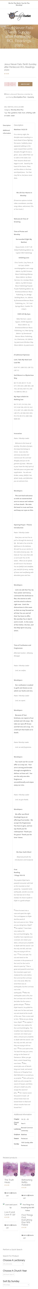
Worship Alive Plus (17, 110)
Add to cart (25, 84)
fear (9, 113)
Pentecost (24, 1138)
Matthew (24, 1134)
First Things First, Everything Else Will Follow (27, 1220)
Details (14, 1193)
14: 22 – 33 (25, 1119)
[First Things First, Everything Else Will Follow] (27, 1207)
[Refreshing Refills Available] (27, 1169)
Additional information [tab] (7, 131)
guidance (14, 113)
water (13, 116)
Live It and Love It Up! (9, 1213)
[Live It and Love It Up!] (10, 1206)
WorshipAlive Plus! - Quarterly (24, 97)
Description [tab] (7, 125)
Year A (23, 1123)
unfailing (29, 113)
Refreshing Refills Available (27, 1182)
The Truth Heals (9, 1181)
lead (19, 113)
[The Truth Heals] (10, 1169)
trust (23, 113)
